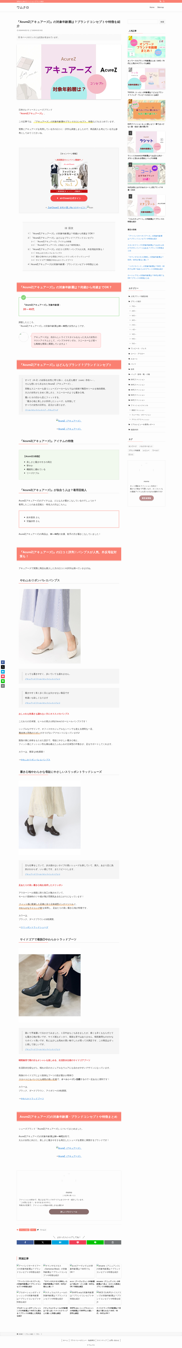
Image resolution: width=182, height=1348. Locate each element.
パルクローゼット (146, 446)
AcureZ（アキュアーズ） (70, 428)
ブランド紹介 (24, 1230)
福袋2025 (134, 429)
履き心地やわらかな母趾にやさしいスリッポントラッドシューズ (63, 256)
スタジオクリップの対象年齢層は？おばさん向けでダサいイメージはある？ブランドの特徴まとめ (146, 248)
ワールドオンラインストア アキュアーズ (41, 410)
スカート (134, 359)
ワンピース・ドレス (138, 348)
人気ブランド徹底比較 (139, 296)
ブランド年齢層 (134, 450)
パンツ (133, 364)
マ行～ (134, 334)
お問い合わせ (114, 1340)
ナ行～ (134, 325)
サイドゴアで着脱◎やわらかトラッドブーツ (54, 259)
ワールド (43, 1230)
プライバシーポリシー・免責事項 (82, 1340)
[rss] (160, 1)
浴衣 (132, 369)
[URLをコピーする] (112, 1242)
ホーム (65, 1340)
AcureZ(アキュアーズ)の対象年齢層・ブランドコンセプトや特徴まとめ (64, 264)
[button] (25, 1242)
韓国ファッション (138, 410)
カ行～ (134, 311)
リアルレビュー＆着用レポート (143, 424)
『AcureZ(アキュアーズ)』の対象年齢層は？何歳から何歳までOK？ (63, 233)
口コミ (131, 454)
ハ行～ (134, 329)
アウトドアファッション (140, 419)
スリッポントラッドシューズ (34, 927)
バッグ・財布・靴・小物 (140, 374)
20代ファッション (138, 379)
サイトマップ (102, 1340)
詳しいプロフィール (69, 1211)
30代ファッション (138, 384)
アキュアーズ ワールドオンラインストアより (42, 679)
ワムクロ (23, 7)
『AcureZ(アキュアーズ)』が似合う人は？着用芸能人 (58, 244)
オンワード (133, 446)
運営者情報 (146, 498)
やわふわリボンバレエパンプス (49, 252)
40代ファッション (138, 389)
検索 (162, 21)
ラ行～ (134, 343)
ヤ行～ (134, 339)
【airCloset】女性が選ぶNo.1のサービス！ (67, 207)
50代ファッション (138, 395)
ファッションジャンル (139, 405)
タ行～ (134, 320)
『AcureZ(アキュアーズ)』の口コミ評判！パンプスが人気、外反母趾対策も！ (67, 249)
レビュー (146, 450)
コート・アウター (138, 353)
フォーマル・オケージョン (141, 415)
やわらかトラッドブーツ (32, 1098)
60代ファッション (138, 400)
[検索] (163, 1)
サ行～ (134, 315)
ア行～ (33, 1230)
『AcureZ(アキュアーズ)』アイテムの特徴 (53, 241)
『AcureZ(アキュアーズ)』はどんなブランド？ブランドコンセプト (62, 237)
